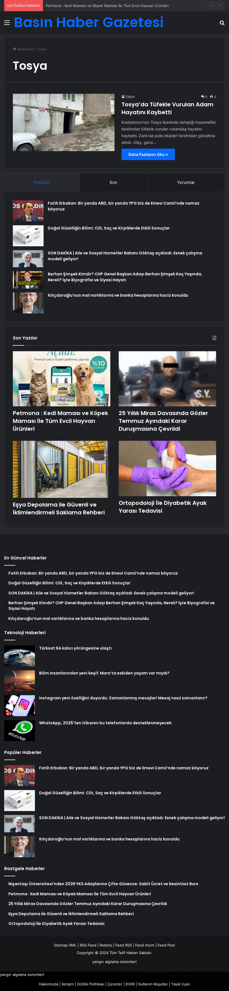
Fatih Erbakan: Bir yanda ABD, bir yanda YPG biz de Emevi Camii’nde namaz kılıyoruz (124, 768)
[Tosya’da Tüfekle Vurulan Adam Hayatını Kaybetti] (64, 122)
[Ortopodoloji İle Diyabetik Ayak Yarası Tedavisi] (167, 468)
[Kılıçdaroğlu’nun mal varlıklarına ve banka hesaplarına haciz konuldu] (28, 302)
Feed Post (166, 945)
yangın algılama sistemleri (114, 961)
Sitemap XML (65, 945)
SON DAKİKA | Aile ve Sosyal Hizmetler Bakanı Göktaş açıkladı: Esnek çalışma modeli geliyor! (132, 818)
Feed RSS (123, 945)
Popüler (42, 182)
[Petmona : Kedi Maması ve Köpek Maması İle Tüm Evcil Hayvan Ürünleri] (61, 378)
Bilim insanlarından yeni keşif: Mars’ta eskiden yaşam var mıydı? (104, 673)
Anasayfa (24, 49)
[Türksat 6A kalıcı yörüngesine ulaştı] (19, 655)
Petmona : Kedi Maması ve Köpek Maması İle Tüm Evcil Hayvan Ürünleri (107, 5)
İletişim (68, 984)
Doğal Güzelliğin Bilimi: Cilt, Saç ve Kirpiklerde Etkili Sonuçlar (109, 228)
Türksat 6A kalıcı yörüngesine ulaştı (75, 648)
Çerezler (115, 984)
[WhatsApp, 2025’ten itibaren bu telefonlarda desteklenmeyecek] (19, 730)
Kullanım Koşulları (153, 984)
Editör (130, 97)
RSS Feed (88, 945)
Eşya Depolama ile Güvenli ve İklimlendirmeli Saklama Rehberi (59, 508)
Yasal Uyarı (180, 984)
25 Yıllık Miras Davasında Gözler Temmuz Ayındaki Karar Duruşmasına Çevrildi (163, 421)
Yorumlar (186, 182)
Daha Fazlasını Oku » (148, 154)
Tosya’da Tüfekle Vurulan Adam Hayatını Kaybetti (167, 108)
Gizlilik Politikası (90, 984)
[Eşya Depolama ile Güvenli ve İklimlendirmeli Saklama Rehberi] (61, 469)
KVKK (130, 984)
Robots (106, 945)
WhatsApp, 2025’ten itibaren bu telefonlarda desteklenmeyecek (105, 723)
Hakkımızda (48, 984)
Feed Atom (144, 945)
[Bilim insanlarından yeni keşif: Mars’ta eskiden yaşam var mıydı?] (19, 680)
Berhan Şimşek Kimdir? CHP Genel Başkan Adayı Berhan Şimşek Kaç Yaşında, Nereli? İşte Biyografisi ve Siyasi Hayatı (125, 277)
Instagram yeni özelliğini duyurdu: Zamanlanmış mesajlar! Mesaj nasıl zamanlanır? (123, 698)
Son (113, 182)
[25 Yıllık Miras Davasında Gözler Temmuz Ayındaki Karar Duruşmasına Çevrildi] (167, 378)
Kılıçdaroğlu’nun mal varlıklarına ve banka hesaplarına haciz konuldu (118, 295)
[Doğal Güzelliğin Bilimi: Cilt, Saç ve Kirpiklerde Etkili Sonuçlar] (28, 235)
